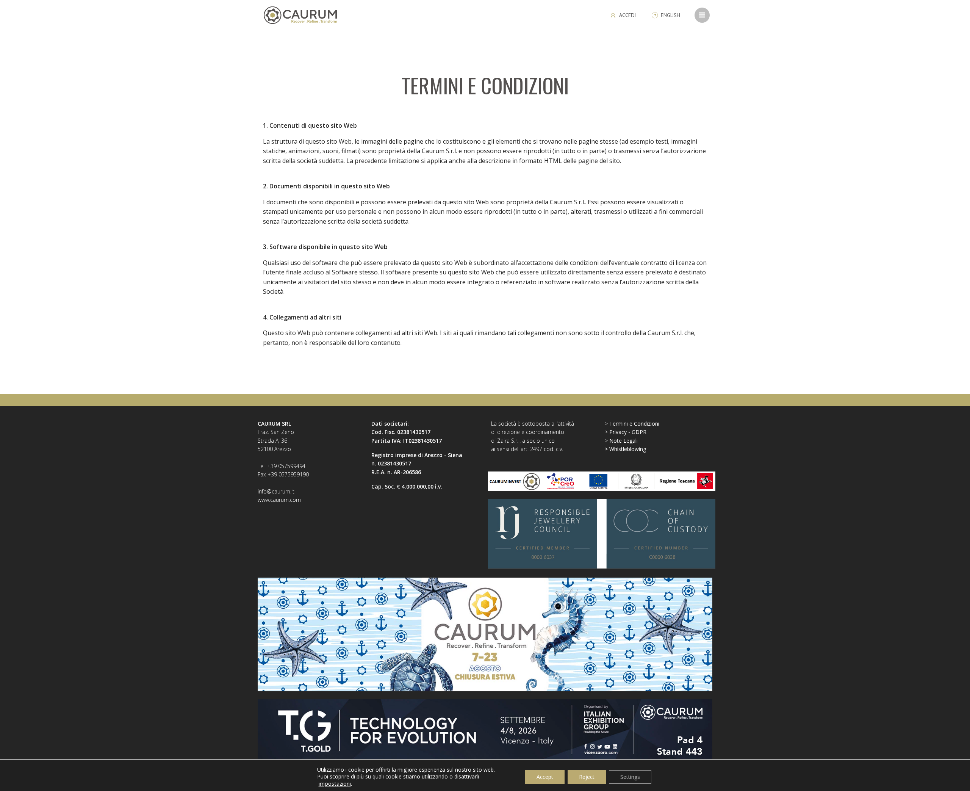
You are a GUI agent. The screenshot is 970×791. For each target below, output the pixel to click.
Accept (545, 776)
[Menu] (702, 15)
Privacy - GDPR (627, 431)
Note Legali (623, 440)
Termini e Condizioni (634, 423)
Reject (587, 776)
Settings (630, 776)
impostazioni (335, 783)
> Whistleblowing (625, 449)
